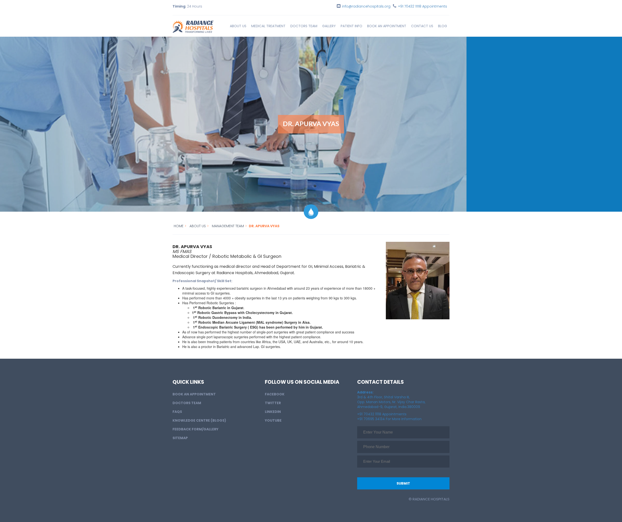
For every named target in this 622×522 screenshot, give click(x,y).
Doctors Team (303, 26)
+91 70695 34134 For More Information (389, 419)
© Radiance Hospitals (429, 499)
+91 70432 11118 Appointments (422, 6)
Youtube (273, 420)
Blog (442, 26)
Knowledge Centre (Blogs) (199, 420)
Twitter (273, 402)
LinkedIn (273, 411)
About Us (238, 26)
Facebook (275, 394)
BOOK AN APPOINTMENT (386, 26)
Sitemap (180, 437)
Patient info (351, 26)
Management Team (228, 226)
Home (178, 226)
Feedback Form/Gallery (195, 429)
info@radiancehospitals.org (366, 6)
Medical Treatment (268, 26)
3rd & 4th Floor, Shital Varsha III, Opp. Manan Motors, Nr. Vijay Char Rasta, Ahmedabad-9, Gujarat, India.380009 (391, 399)
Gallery (329, 26)
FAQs (177, 411)
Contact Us (422, 26)
